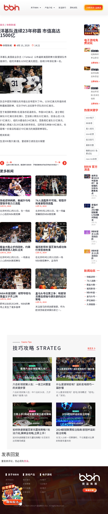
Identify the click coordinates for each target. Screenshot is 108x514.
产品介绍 (48, 7)
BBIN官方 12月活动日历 (95, 235)
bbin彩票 (90, 134)
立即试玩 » (95, 62)
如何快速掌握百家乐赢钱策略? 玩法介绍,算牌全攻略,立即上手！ (31, 431)
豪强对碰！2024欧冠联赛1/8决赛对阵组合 (95, 212)
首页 (2, 24)
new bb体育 (91, 159)
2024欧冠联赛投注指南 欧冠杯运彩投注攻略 (75, 431)
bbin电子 (90, 117)
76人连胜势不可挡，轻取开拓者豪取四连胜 (50, 201)
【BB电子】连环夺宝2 (95, 69)
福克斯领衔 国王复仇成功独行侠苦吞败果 (50, 248)
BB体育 (89, 123)
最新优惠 (90, 145)
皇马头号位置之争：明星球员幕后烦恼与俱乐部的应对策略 (50, 296)
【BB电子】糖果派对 (94, 88)
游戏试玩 (73, 7)
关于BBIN (34, 7)
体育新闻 (10, 24)
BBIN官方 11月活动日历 (95, 254)
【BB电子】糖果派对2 (95, 51)
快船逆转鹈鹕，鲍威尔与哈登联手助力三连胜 (15, 201)
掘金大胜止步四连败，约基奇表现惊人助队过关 (15, 248)
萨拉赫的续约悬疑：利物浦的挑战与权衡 (92, 300)
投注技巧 (62, 7)
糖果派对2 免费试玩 (91, 152)
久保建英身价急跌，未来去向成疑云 (92, 304)
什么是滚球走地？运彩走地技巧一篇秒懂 (75, 386)
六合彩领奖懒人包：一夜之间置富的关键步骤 (32, 386)
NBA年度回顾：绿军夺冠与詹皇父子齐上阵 (15, 294)
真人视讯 (90, 128)
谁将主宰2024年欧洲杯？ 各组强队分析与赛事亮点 (95, 184)
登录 (26, 461)
